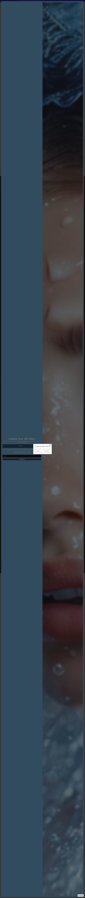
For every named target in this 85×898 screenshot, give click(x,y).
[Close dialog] (50, 445)
